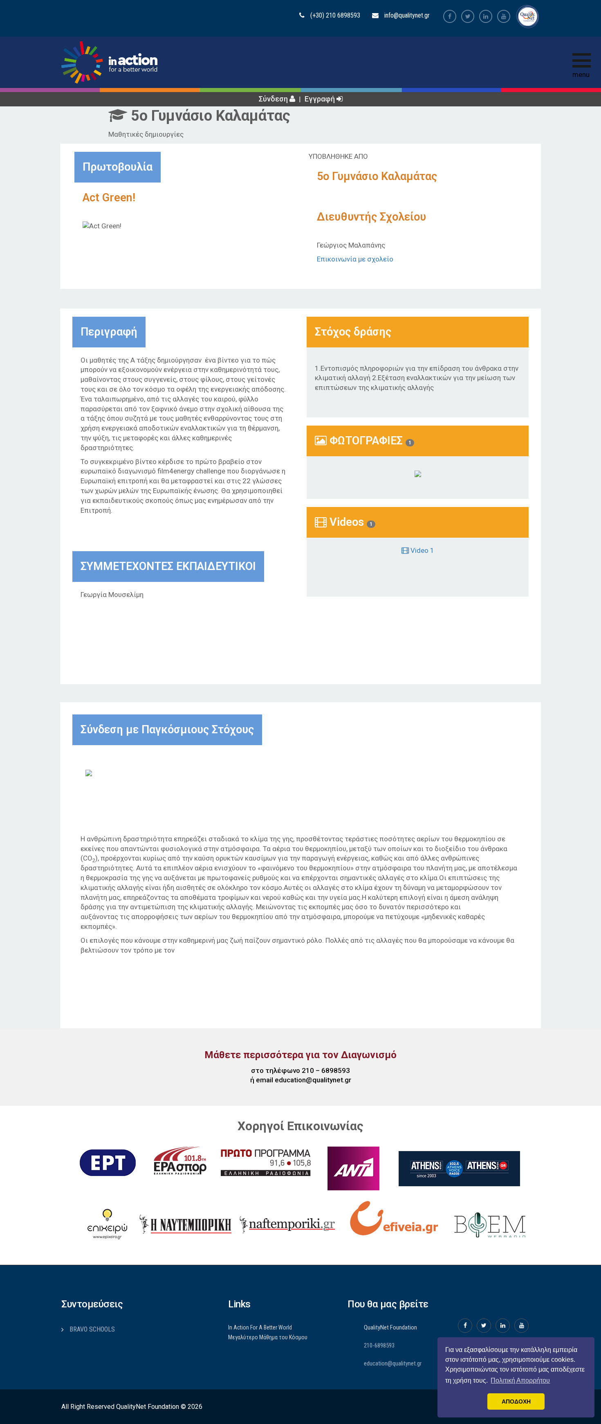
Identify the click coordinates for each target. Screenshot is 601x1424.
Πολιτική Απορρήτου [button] (520, 1380)
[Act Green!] (418, 473)
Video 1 (421, 550)
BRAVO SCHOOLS (92, 1329)
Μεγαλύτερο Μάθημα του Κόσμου (267, 1337)
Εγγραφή (320, 99)
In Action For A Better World (260, 1327)
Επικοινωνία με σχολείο (355, 259)
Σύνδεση (274, 99)
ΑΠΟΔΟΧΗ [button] (516, 1401)
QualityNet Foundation (390, 1327)
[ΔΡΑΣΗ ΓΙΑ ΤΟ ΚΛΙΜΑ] (105, 772)
